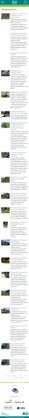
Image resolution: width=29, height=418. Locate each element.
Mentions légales (5, 415)
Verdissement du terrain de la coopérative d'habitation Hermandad (19, 274)
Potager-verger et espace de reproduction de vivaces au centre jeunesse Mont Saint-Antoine (19, 126)
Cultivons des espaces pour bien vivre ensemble (19, 112)
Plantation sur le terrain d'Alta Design (19, 241)
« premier (7, 376)
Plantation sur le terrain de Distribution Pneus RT (19, 34)
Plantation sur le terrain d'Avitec (19, 327)
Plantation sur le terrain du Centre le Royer (19, 259)
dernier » (22, 377)
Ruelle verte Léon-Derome (19, 92)
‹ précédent (13, 376)
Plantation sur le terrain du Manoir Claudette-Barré (19, 179)
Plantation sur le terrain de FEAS (19, 54)
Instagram (26, 413)
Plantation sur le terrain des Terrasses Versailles (19, 194)
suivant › (16, 377)
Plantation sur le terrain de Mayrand (19, 309)
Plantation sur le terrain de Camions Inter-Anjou (19, 291)
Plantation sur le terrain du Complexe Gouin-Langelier (19, 224)
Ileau (14, 2)
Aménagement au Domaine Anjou (16, 71)
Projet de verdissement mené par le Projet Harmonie (18, 154)
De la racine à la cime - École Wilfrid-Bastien (18, 360)
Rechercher (4, 413)
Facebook (23, 413)
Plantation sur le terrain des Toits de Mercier (19, 208)
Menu (3, 2)
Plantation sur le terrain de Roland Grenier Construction (19, 15)
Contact (3, 412)
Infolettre (25, 2)
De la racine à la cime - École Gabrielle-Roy (18, 344)
